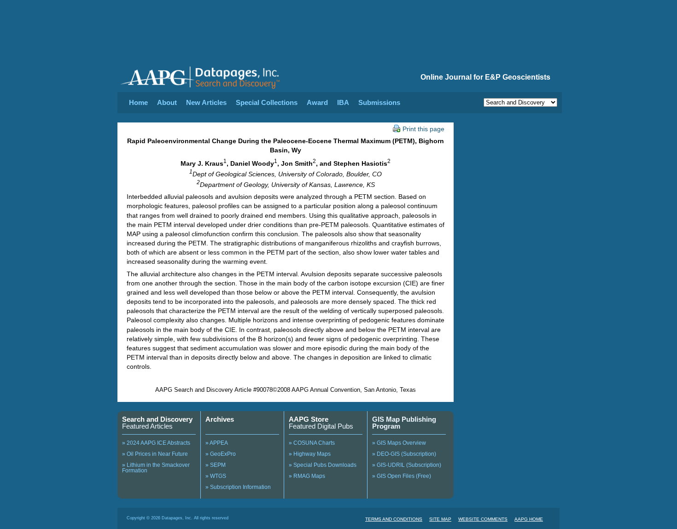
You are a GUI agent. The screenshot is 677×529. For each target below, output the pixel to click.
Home (138, 102)
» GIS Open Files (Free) (401, 476)
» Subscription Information (238, 487)
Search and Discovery (157, 419)
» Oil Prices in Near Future (155, 454)
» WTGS (215, 476)
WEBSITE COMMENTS (483, 519)
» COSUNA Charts (312, 443)
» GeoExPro (220, 454)
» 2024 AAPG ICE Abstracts (156, 443)
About (167, 102)
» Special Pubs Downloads (322, 465)
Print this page (423, 129)
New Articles (206, 102)
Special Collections (267, 102)
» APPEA (216, 443)
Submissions (379, 102)
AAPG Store (308, 419)
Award (317, 102)
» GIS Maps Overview (399, 443)
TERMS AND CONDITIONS (393, 519)
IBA (343, 102)
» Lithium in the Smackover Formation (156, 468)
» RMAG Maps (307, 476)
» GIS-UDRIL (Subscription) (406, 465)
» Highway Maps (310, 454)
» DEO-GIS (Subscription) (404, 454)
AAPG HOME (528, 519)
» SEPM (215, 465)
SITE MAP (440, 519)
